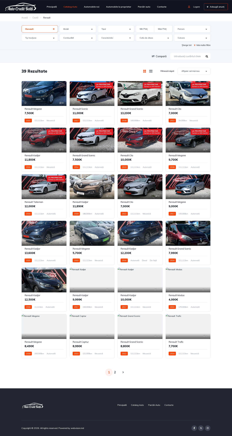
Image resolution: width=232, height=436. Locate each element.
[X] (201, 428)
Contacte (161, 6)
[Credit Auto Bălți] (20, 6)
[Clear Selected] (53, 29)
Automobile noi (91, 6)
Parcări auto (144, 6)
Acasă (24, 17)
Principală (52, 6)
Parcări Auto (154, 405)
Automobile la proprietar (118, 6)
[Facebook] (194, 428)
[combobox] (39, 28)
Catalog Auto (70, 6)
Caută (35, 17)
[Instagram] (207, 428)
